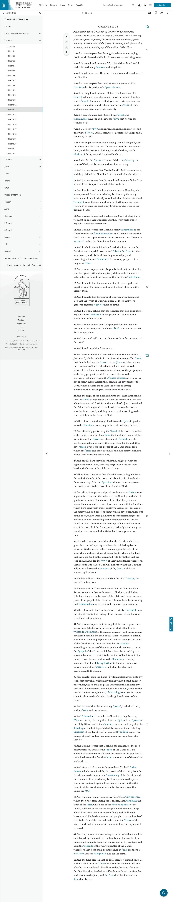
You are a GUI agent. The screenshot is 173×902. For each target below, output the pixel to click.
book (117, 328)
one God (79, 853)
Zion (76, 720)
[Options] (167, 13)
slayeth (85, 101)
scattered (79, 241)
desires (78, 154)
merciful (131, 610)
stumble (124, 643)
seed (119, 568)
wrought (79, 202)
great (121, 115)
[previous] (47, 453)
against (99, 304)
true (88, 791)
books (77, 771)
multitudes (127, 229)
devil (116, 119)
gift (120, 720)
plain (88, 450)
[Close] (66, 36)
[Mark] (66, 42)
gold (95, 129)
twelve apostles (121, 804)
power (136, 720)
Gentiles (79, 87)
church (78, 97)
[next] (169, 453)
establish (132, 800)
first (90, 804)
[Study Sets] (149, 13)
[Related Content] (161, 13)
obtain (117, 251)
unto (107, 435)
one (125, 849)
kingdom (79, 732)
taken (83, 446)
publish (123, 732)
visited (77, 632)
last (111, 875)
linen (90, 132)
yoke (126, 105)
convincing (113, 775)
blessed (87, 716)
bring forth (103, 663)
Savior (128, 820)
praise (98, 160)
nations (101, 67)
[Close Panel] (40, 13)
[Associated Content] (147, 26)
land (129, 251)
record (104, 362)
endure (109, 724)
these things (114, 692)
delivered (96, 314)
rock (85, 710)
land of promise (103, 233)
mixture (104, 568)
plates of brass (117, 378)
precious (107, 482)
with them (134, 277)
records (88, 846)
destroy (130, 160)
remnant (92, 632)
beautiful (102, 259)
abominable (80, 119)
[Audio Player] (164, 893)
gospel (82, 651)
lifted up (79, 728)
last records (132, 797)
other (134, 767)
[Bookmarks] (155, 13)
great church (113, 87)
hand (114, 431)
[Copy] (66, 47)
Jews (119, 362)
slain (88, 263)
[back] (3, 13)
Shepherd (100, 853)
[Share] (66, 52)
